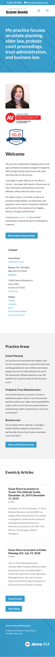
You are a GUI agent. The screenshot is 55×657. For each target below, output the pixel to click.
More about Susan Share (21, 235)
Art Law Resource (16, 315)
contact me (24, 217)
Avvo (10, 307)
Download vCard (16, 261)
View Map (13, 291)
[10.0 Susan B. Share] (16, 145)
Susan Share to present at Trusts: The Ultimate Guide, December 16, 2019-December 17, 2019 (26, 493)
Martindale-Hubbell (17, 311)
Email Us (12, 274)
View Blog (13, 608)
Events (11, 502)
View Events (15, 598)
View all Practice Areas (21, 444)
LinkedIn (12, 304)
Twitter (11, 300)
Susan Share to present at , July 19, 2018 (27, 551)
